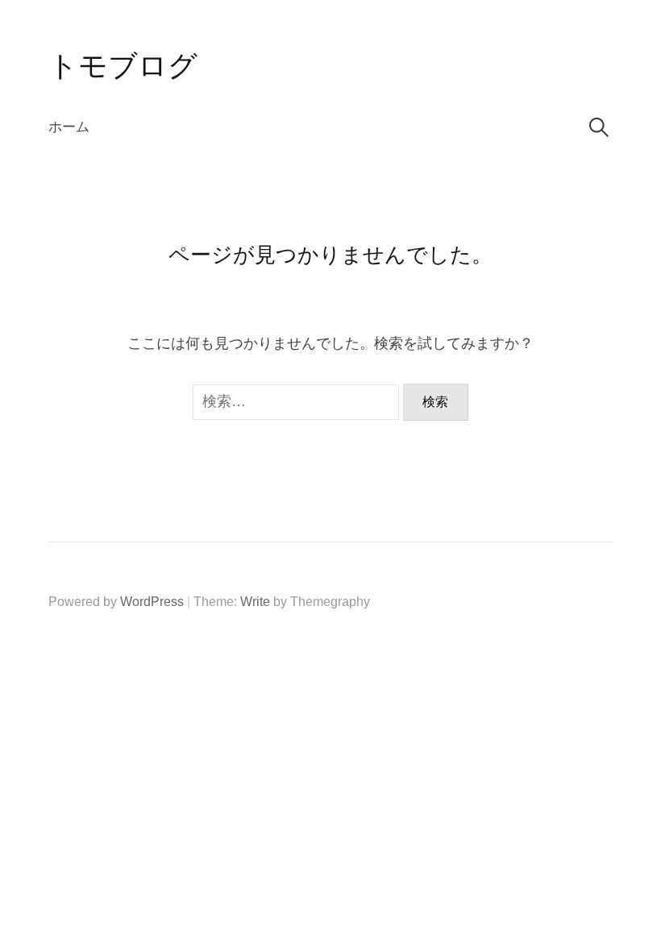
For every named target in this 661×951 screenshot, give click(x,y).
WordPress (152, 601)
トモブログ (122, 65)
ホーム (68, 127)
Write (255, 601)
